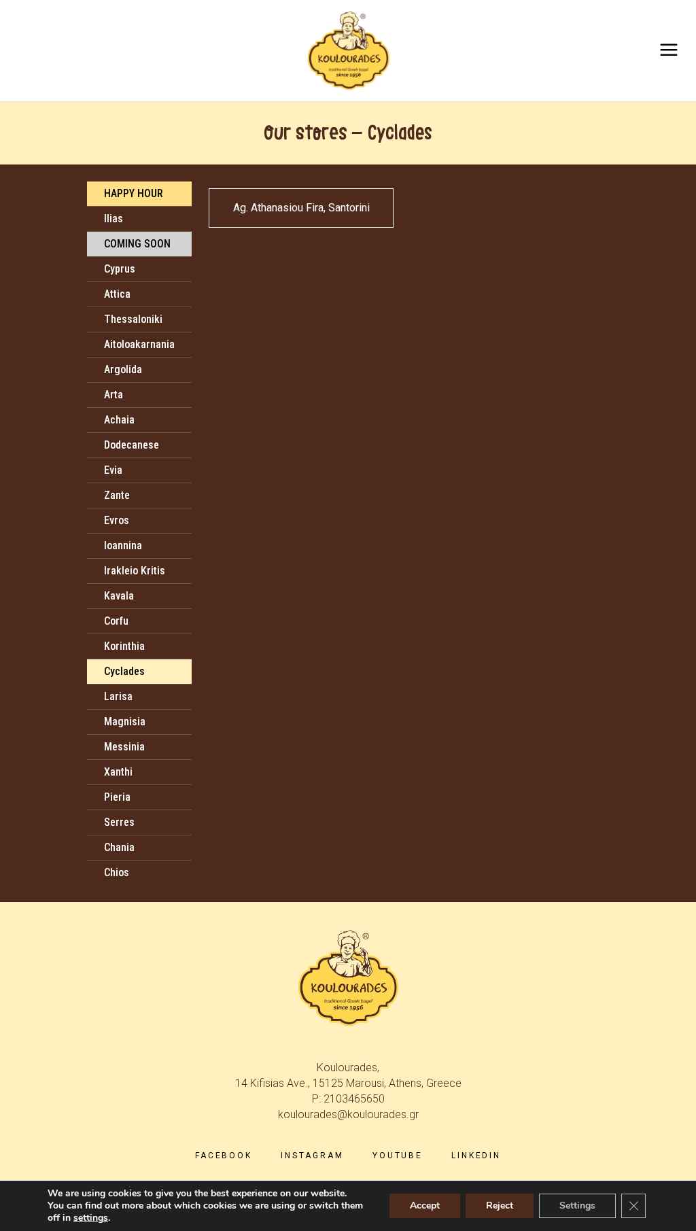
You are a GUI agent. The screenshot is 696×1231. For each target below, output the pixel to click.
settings (90, 1218)
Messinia (124, 746)
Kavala (119, 595)
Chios (116, 872)
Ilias (113, 218)
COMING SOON (137, 243)
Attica (117, 294)
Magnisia (124, 721)
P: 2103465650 (348, 1098)
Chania (119, 847)
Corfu (116, 620)
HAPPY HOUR (133, 193)
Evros (116, 520)
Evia (113, 470)
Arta (113, 394)
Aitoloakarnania (139, 344)
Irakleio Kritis (134, 570)
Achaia (119, 419)
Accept (425, 1205)
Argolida (123, 369)
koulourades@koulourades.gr (348, 1114)
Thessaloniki (133, 319)
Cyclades (124, 671)
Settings (577, 1205)
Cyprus (119, 268)
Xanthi (118, 771)
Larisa (118, 696)
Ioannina (123, 545)
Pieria (117, 797)
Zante (117, 495)
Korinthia (124, 646)
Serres (119, 822)
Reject (499, 1205)
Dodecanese (131, 444)
